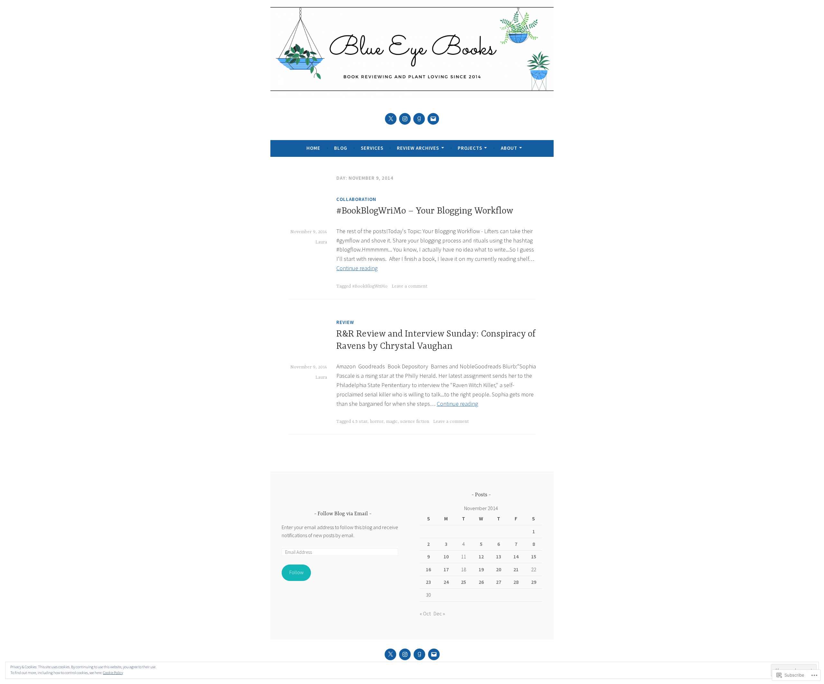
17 (446, 569)
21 (516, 569)
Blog (340, 148)
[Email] (433, 119)
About (509, 148)
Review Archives (418, 148)
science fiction (414, 421)
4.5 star (359, 421)
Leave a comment (409, 286)
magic (392, 421)
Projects (470, 148)
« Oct (425, 613)
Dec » (439, 613)
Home (313, 148)
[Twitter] (391, 119)
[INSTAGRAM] (405, 654)
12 (481, 556)
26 (481, 582)
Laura (321, 242)
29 (533, 582)
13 (498, 556)
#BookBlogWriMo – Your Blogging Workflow (424, 211)
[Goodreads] (419, 119)
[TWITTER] (390, 654)
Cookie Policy (113, 672)
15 (533, 556)
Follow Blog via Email (343, 514)
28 (516, 582)
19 (481, 569)
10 (446, 556)
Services (372, 148)
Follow (296, 572)
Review (345, 322)
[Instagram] (405, 119)
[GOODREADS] (419, 654)
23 (428, 582)
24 (446, 582)
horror (376, 421)
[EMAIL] (434, 654)
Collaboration (356, 199)
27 (498, 582)
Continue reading (357, 268)
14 (516, 556)
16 (428, 569)
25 (463, 582)
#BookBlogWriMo (370, 286)
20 (498, 569)
